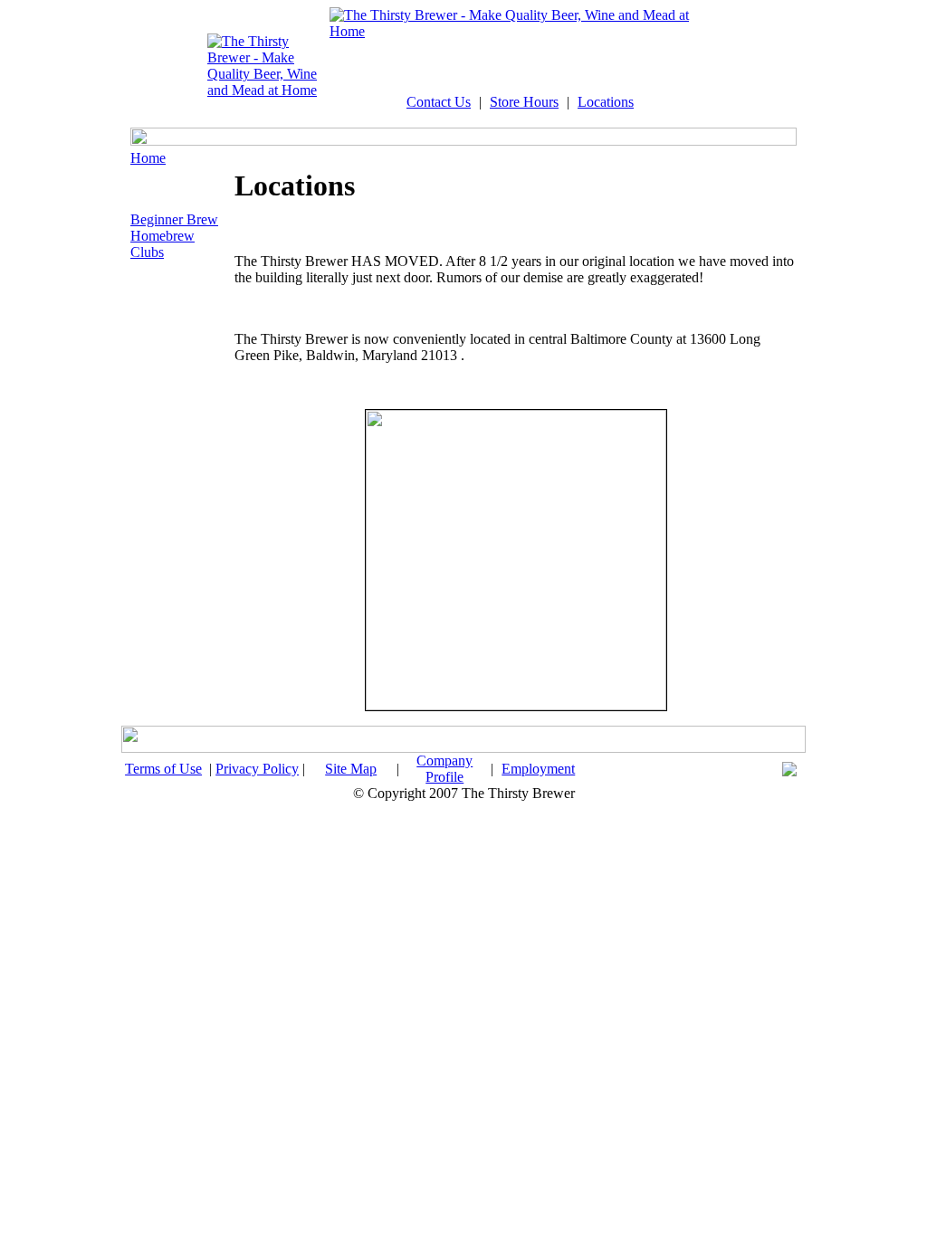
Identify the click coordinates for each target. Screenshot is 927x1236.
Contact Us (438, 101)
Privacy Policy (257, 768)
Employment (538, 768)
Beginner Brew (174, 219)
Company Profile (444, 768)
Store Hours (524, 101)
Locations (606, 101)
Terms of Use (163, 768)
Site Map (351, 768)
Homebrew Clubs (162, 244)
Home (148, 158)
